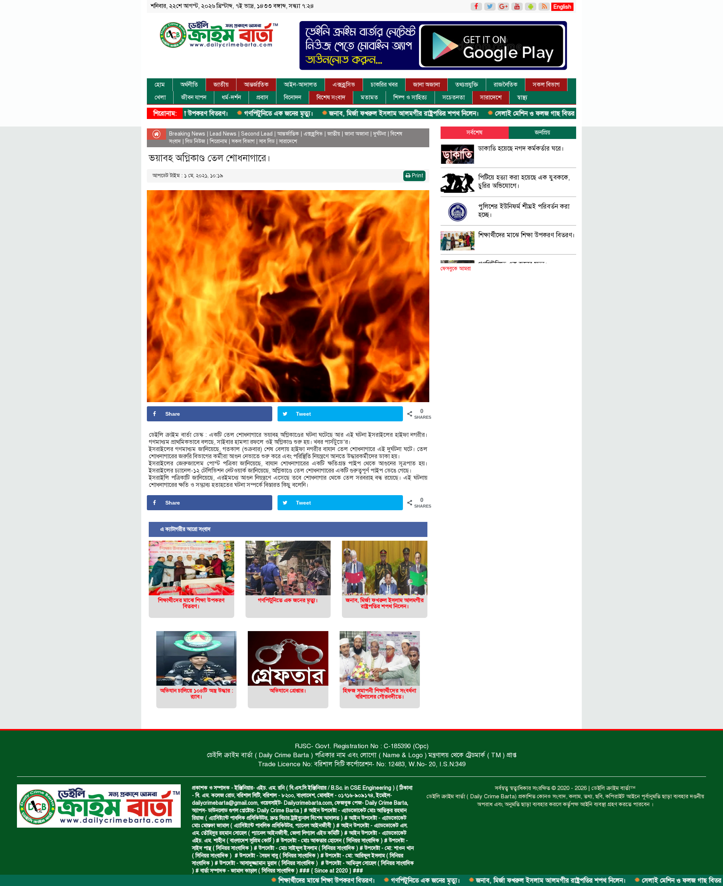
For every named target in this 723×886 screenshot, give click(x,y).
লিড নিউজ (195, 141)
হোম (159, 84)
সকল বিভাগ (546, 84)
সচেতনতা (453, 97)
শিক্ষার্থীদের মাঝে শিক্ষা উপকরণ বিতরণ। (283, 880)
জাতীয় (221, 84)
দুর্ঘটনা (379, 134)
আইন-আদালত (300, 84)
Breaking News (187, 134)
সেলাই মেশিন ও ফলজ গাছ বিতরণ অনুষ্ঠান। (504, 113)
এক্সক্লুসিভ (344, 84)
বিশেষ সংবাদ (331, 97)
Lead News (223, 134)
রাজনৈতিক (505, 84)
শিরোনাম (218, 141)
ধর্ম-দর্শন (231, 97)
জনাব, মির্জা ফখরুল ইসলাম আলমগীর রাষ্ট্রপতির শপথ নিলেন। (361, 113)
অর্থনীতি (189, 84)
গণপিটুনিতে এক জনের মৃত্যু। (235, 113)
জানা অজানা (426, 84)
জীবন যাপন (193, 97)
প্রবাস (262, 97)
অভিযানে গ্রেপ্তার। (288, 690)
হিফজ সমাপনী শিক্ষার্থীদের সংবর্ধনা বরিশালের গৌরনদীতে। (379, 693)
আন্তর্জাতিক (256, 84)
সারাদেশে (491, 97)
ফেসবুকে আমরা (456, 268)
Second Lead (257, 134)
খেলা (160, 97)
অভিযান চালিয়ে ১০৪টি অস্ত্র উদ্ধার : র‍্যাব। (196, 693)
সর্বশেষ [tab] (474, 132)
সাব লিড (267, 141)
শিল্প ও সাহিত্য (410, 97)
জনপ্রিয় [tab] (542, 132)
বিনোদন (292, 97)
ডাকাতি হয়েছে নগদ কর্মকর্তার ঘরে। (521, 148)
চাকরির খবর (384, 84)
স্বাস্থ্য (522, 97)
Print (416, 175)
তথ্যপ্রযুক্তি (466, 84)
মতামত (369, 97)
